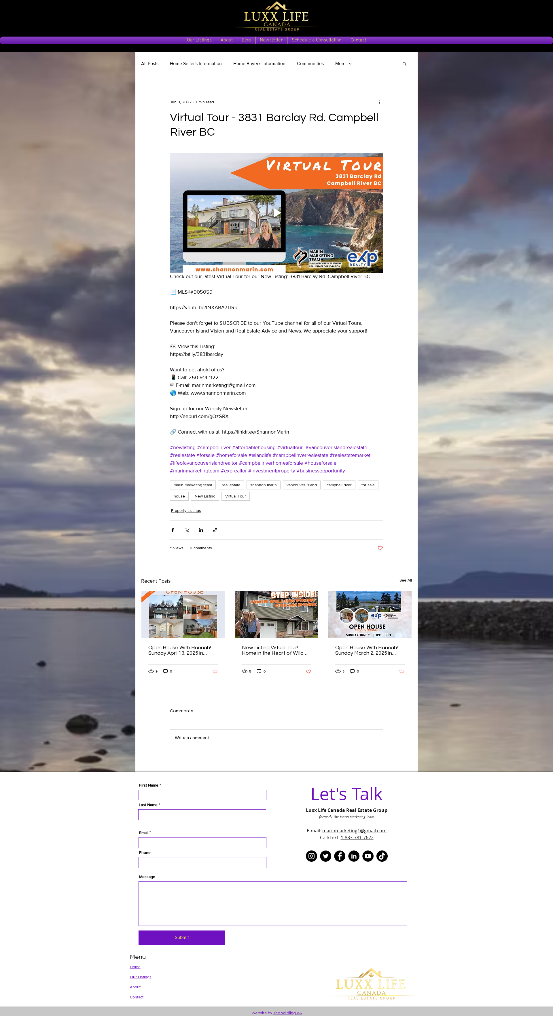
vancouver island (302, 485)
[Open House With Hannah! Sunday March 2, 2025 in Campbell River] (370, 614)
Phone (145, 852)
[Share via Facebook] (172, 530)
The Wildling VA (287, 1013)
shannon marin (263, 485)
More (340, 63)
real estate (231, 485)
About (135, 987)
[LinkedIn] (353, 856)
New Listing (205, 496)
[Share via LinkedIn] (201, 530)
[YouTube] (368, 856)
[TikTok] (382, 856)
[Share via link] (215, 530)
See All (405, 580)
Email (143, 833)
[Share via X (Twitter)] (187, 530)
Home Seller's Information (196, 63)
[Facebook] (339, 856)
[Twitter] (325, 856)
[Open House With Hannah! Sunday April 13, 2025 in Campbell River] (183, 614)
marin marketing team (193, 485)
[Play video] (276, 213)
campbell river (339, 485)
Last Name (148, 805)
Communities (310, 63)
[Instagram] (311, 856)
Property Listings (186, 510)
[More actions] (379, 101)
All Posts (149, 63)
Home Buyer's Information (259, 63)
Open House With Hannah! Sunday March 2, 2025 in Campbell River (366, 650)
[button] (404, 63)
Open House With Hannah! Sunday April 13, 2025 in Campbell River (179, 650)
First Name (148, 785)
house (179, 496)
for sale (368, 485)
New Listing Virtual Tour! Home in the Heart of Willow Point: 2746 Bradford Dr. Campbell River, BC (275, 650)
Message (147, 877)
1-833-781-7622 (357, 837)
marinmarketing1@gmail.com (354, 830)
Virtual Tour (235, 496)
